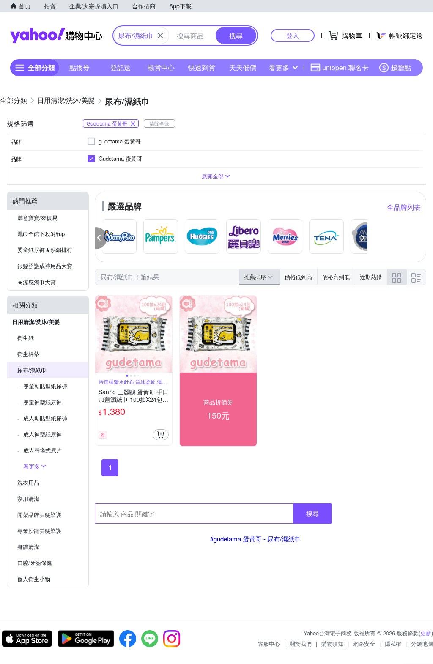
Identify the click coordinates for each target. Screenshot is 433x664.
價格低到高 (298, 277)
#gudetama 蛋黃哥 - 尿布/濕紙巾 (255, 538)
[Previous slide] (100, 334)
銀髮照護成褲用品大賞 (44, 266)
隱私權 (393, 643)
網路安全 (364, 643)
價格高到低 (336, 277)
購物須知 (332, 643)
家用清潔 (28, 498)
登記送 (120, 67)
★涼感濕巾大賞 (36, 282)
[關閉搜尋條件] (160, 35)
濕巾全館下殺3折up (41, 234)
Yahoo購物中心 (56, 35)
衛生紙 (25, 338)
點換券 (79, 67)
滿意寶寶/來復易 (37, 218)
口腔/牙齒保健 (34, 563)
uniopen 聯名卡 (345, 67)
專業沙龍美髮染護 (39, 531)
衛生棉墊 (28, 354)
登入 (292, 35)
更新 (425, 633)
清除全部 (159, 123)
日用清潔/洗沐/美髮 (36, 322)
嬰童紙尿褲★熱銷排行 (44, 250)
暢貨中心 (161, 67)
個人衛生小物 (33, 579)
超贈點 (401, 67)
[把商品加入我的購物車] (161, 434)
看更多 (279, 67)
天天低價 (242, 67)
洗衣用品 (28, 482)
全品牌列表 (404, 207)
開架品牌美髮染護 (39, 514)
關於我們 (301, 643)
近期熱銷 (371, 277)
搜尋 (312, 513)
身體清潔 (28, 547)
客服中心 (269, 643)
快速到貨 (201, 67)
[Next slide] (166, 334)
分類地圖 (422, 643)
